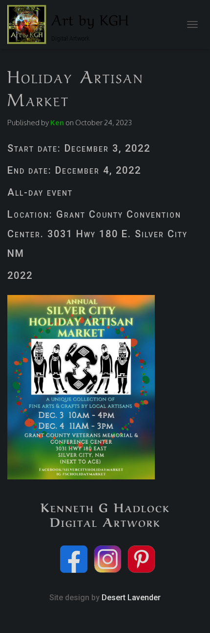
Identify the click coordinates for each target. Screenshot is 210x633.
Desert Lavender (131, 597)
